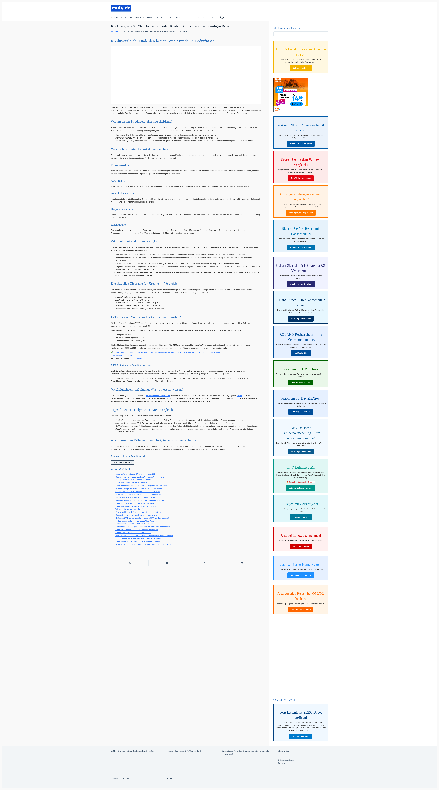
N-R (195, 17)
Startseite (115, 32)
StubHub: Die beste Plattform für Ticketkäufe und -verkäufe (132, 751)
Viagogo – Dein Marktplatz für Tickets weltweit (184, 751)
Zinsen (239, 396)
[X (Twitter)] (167, 563)
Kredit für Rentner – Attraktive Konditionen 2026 (134, 483)
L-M (186, 17)
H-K (177, 17)
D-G (167, 17)
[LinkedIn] (242, 563)
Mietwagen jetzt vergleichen (301, 213)
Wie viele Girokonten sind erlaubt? (129, 509)
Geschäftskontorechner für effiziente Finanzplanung (136, 515)
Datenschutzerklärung (286, 760)
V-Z (213, 17)
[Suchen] (222, 17)
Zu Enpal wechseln (301, 68)
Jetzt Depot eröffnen (301, 736)
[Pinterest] (204, 563)
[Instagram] (167, 778)
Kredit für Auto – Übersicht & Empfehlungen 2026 (135, 474)
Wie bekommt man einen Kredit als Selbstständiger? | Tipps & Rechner (144, 536)
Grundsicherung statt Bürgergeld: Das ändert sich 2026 (137, 492)
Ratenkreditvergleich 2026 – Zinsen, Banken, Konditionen (138, 489)
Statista (139, 358)
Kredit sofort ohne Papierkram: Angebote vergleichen (136, 530)
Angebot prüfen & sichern (301, 247)
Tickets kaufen (283, 751)
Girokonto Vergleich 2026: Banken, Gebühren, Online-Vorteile (140, 477)
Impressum (282, 763)
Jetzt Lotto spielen (301, 546)
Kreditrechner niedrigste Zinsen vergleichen (133, 533)
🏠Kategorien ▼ (117, 17)
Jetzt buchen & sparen (301, 610)
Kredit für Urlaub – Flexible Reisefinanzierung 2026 (136, 506)
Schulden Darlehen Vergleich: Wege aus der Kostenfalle (138, 494)
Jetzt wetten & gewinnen (300, 575)
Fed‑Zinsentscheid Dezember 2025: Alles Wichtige (136, 521)
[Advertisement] (175, 7)
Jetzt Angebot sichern (300, 412)
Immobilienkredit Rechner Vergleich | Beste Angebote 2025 (139, 538)
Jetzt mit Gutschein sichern (301, 488)
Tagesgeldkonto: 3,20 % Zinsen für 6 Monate (133, 480)
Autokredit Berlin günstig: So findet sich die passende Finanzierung (142, 527)
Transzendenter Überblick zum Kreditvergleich (134, 524)
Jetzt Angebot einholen (301, 452)
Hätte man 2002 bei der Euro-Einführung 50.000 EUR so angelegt (142, 518)
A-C (158, 17)
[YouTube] (171, 778)
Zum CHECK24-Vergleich (301, 144)
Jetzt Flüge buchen (301, 517)
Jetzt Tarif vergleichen (300, 382)
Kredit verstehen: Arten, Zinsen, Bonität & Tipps (134, 503)
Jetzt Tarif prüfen (301, 353)
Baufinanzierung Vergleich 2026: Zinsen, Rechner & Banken (139, 500)
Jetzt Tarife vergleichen (301, 178)
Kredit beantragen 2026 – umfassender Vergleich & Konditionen (141, 486)
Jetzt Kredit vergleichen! (122, 462)
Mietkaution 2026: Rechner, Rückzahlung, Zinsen (135, 497)
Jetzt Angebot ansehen (301, 319)
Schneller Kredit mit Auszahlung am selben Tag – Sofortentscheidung (143, 544)
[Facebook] (130, 563)
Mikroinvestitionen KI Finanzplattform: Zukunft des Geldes (138, 512)
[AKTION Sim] (290, 94)
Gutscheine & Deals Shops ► (141, 17)
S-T (204, 17)
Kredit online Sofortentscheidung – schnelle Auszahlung (138, 541)
